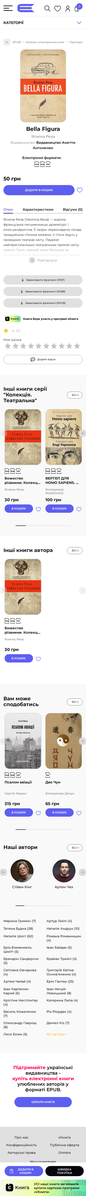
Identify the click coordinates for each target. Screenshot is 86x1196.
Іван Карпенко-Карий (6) (16, 991)
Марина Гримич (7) (19, 921)
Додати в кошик (39, 190)
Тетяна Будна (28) (18, 928)
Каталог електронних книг (45, 42)
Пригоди (75, 42)
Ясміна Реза (43, 137)
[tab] (8, 210)
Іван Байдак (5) (59, 947)
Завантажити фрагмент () (45, 280)
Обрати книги (43, 1102)
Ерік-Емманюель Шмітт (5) (17, 949)
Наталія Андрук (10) (63, 928)
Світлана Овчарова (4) (19, 972)
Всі (74, 395)
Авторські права (22, 1153)
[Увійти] (67, 9)
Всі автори (56, 1034)
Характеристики (38, 209)
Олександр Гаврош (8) (19, 1025)
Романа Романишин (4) (64, 938)
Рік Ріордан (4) (59, 1012)
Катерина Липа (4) (62, 1000)
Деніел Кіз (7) (58, 1023)
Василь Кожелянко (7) (19, 1014)
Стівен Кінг (22, 887)
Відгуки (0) (73, 209)
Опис (8, 209)
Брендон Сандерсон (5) (21, 961)
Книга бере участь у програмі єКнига (50, 319)
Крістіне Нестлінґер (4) (20, 1002)
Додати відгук (46, 359)
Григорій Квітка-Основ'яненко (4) (61, 972)
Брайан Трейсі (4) (62, 959)
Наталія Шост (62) (18, 936)
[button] (82, 433)
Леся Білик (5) (15, 1034)
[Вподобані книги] (57, 9)
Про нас (21, 1137)
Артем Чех (64, 887)
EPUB (17, 42)
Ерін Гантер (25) (60, 981)
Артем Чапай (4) (17, 981)
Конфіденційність (21, 1145)
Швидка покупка (64, 1171)
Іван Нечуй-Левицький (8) (59, 991)
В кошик (18, 508)
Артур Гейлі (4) (59, 921)
